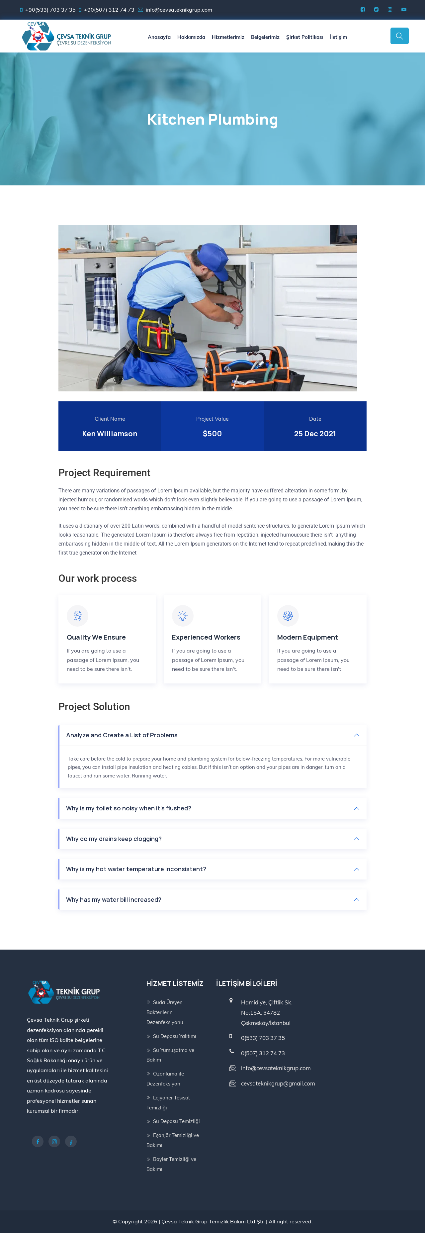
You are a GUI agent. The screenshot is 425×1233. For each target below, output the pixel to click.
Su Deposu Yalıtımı (174, 1036)
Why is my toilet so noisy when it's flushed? (128, 808)
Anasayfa (159, 37)
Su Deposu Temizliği (176, 1121)
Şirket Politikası (304, 37)
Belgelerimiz (265, 37)
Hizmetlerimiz (228, 37)
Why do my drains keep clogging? (114, 839)
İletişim (338, 37)
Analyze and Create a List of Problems (122, 735)
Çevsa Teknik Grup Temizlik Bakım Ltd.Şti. (213, 1221)
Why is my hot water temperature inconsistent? (136, 869)
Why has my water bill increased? (113, 899)
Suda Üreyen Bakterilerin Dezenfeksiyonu (164, 1012)
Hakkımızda (191, 37)
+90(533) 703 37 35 (50, 9)
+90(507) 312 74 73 (109, 9)
